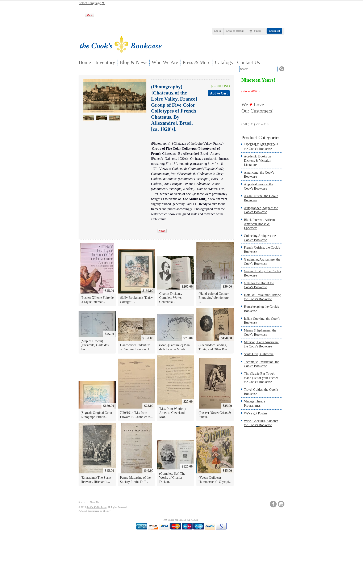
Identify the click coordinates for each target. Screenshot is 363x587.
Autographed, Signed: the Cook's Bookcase (261, 210)
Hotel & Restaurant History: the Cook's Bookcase (262, 297)
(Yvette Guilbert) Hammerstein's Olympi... (215, 479)
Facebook (273, 504)
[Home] (121, 52)
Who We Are (165, 62)
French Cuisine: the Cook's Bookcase (262, 249)
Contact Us (248, 62)
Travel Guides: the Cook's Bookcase (261, 392)
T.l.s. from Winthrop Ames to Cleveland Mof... (172, 413)
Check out (274, 30)
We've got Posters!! (257, 413)
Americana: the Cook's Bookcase (259, 174)
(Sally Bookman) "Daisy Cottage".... (136, 300)
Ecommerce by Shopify (99, 511)
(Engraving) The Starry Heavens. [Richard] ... (96, 479)
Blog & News (133, 62)
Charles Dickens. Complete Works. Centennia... (170, 298)
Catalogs (224, 62)
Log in (217, 30)
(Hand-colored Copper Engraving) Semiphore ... (214, 298)
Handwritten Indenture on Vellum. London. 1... (136, 347)
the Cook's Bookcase (97, 507)
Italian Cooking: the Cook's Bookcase (262, 321)
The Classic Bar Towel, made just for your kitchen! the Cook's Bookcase (262, 378)
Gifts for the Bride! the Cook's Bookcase (259, 285)
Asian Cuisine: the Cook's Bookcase (261, 198)
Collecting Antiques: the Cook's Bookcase (260, 238)
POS (81, 511)
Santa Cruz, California (259, 354)
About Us (94, 502)
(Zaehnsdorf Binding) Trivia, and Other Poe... (214, 347)
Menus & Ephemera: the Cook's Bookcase (260, 332)
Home (85, 62)
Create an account (234, 30)
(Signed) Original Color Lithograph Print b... (96, 415)
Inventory (105, 62)
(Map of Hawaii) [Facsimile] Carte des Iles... (95, 345)
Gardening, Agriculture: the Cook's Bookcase (262, 261)
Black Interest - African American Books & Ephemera (259, 224)
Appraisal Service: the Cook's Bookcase (258, 186)
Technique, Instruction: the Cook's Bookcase (261, 364)
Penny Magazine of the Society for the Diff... (135, 479)
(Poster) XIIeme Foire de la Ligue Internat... (97, 300)
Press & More (196, 62)
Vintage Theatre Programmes (254, 403)
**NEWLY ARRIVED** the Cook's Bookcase (261, 147)
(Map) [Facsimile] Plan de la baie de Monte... (174, 347)
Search (82, 502)
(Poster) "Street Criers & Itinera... (215, 415)
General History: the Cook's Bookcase (262, 273)
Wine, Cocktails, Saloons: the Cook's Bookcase (261, 423)
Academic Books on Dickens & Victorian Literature (257, 160)
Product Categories (260, 137)
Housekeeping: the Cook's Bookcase (261, 309)
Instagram (281, 504)
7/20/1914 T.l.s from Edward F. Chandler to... (136, 415)
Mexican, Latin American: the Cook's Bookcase (261, 344)
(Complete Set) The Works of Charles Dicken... (172, 477)
